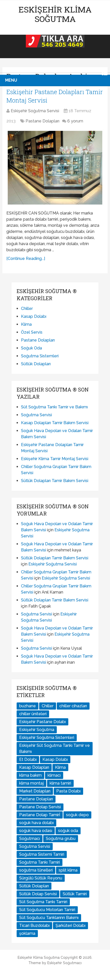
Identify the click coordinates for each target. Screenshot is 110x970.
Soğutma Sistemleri (40, 356)
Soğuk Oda (31, 348)
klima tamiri (60, 783)
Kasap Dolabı (33, 316)
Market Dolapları (34, 791)
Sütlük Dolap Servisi (38, 893)
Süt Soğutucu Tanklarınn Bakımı (49, 917)
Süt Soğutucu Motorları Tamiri (47, 909)
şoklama (27, 933)
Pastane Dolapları (42, 121)
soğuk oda (68, 830)
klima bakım (30, 775)
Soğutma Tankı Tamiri (39, 862)
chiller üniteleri (33, 713)
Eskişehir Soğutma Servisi (35, 110)
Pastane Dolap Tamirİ (39, 814)
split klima (68, 870)
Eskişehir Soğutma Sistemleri (46, 737)
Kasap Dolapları (34, 767)
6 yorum (75, 121)
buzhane (27, 705)
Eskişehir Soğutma (36, 729)
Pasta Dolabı (68, 791)
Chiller (27, 308)
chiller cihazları (73, 705)
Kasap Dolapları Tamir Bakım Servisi (55, 422)
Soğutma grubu (60, 838)
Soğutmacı (29, 838)
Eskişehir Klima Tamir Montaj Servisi (54, 458)
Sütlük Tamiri (75, 893)
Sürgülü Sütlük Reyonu (40, 878)
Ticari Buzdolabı (34, 925)
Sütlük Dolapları (36, 363)
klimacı (54, 775)
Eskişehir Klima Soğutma (55, 14)
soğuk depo (77, 814)
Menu (11, 80)
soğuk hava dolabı (36, 822)
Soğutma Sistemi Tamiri (41, 854)
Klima (26, 324)
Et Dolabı (28, 759)
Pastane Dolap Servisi (40, 806)
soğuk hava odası (35, 830)
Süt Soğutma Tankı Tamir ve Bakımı (54, 407)
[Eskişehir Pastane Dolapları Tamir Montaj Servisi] (55, 167)
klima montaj (31, 783)
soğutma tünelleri (36, 870)
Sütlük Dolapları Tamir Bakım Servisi (54, 480)
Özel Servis (31, 332)
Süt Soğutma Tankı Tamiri (43, 901)
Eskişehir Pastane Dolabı (42, 721)
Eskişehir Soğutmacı (64, 963)
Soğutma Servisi (36, 414)
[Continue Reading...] (25, 258)
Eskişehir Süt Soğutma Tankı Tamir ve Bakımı (54, 748)
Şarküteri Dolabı (70, 925)
